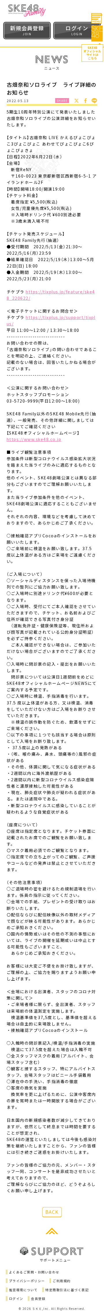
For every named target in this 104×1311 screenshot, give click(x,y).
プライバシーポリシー (27, 1280)
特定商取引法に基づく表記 (67, 1289)
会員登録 (38, 1298)
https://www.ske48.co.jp (34, 439)
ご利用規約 (62, 1280)
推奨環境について (23, 1289)
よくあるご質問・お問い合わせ (34, 1272)
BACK (52, 1211)
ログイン (16, 1298)
